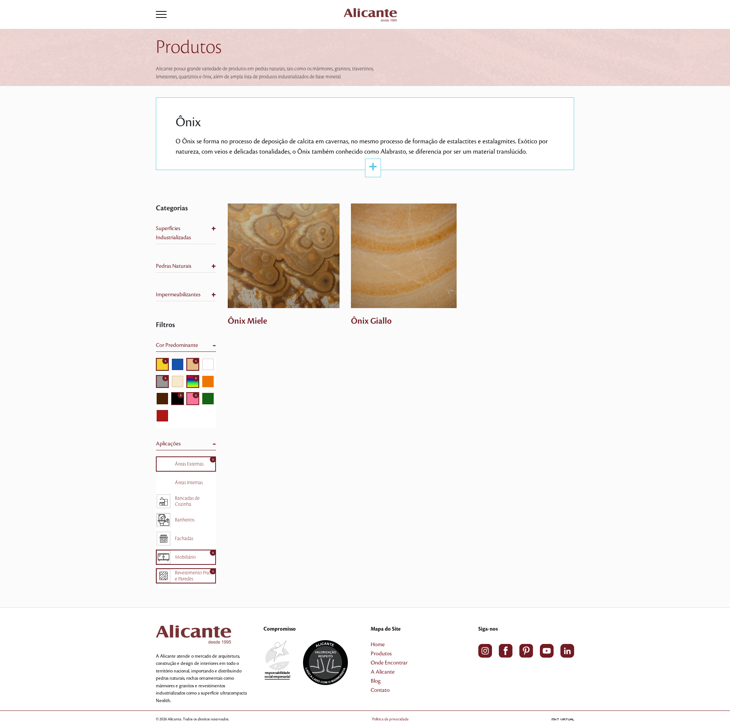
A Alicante (383, 672)
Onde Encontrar (389, 663)
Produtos (381, 654)
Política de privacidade (390, 719)
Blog (376, 681)
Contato (380, 690)
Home (378, 645)
